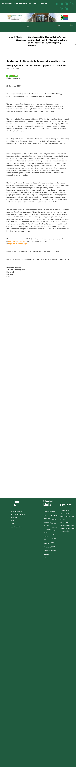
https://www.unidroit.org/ (17, 244)
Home (10, 37)
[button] (27, 26)
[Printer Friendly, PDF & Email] (12, 76)
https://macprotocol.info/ (17, 241)
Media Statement (21, 38)
